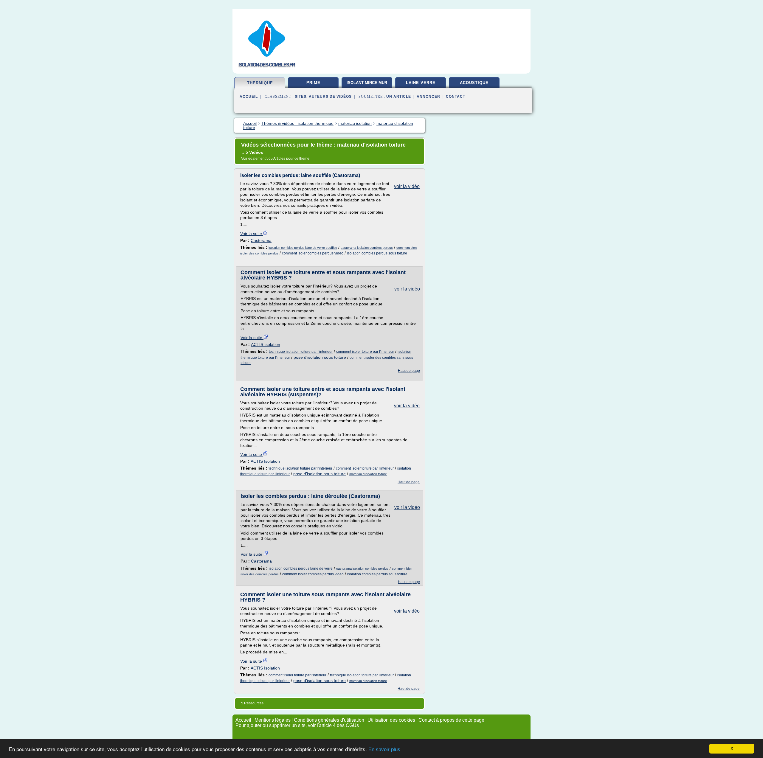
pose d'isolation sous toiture (320, 357)
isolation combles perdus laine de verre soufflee (303, 247)
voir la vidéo (407, 186)
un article (398, 96)
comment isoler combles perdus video (312, 253)
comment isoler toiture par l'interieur (365, 352)
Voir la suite (251, 233)
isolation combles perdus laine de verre (301, 568)
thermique (260, 83)
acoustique (474, 82)
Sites (300, 96)
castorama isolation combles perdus (367, 247)
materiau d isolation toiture (368, 474)
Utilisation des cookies (391, 720)
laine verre (420, 82)
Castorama (261, 240)
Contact (455, 96)
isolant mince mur (367, 82)
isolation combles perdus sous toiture (377, 253)
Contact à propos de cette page (451, 720)
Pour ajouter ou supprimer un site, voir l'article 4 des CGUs (297, 725)
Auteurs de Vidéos (330, 96)
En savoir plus (384, 749)
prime (313, 82)
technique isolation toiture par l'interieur (301, 352)
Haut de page (409, 371)
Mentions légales (273, 720)
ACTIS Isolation (265, 344)
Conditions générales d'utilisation (329, 720)
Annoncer (428, 96)
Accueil (249, 96)
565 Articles (275, 158)
